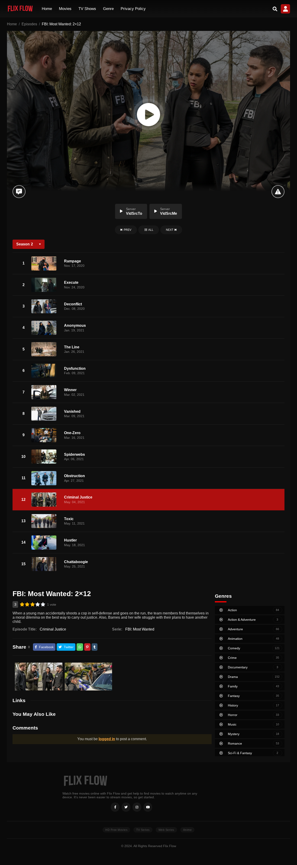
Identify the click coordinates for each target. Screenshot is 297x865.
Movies (65, 9)
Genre (108, 9)
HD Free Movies (116, 830)
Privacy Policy (133, 9)
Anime (187, 830)
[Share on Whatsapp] (80, 647)
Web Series (166, 830)
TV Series (143, 830)
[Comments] (19, 191)
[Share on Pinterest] (87, 647)
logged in (107, 739)
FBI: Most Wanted (139, 629)
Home (47, 9)
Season (24, 244)
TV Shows (87, 9)
